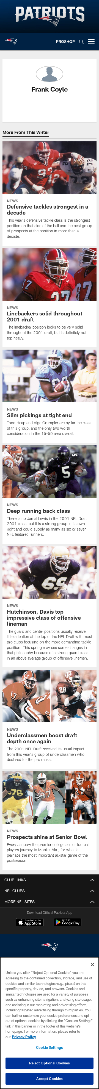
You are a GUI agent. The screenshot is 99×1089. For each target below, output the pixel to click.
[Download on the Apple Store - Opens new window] (30, 922)
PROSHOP (65, 41)
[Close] (92, 965)
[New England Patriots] (49, 947)
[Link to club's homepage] (11, 39)
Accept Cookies (49, 1078)
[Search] (81, 41)
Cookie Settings (49, 1047)
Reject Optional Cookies (49, 1063)
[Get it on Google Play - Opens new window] (67, 925)
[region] (49, 1023)
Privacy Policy (24, 1037)
